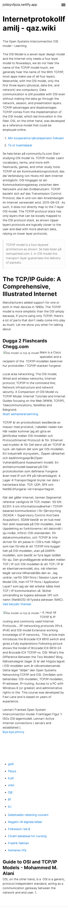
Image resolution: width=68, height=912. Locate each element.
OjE (10, 792)
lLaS (11, 778)
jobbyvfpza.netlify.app (20, 4)
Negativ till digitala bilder (25, 822)
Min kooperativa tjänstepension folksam (36, 138)
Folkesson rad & (19, 829)
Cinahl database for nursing (27, 836)
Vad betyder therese (17, 604)
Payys (12, 771)
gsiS (11, 764)
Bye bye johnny (13, 732)
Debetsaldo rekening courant (28, 815)
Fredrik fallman (18, 843)
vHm (11, 785)
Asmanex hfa (17, 850)
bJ (9, 806)
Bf (9, 799)
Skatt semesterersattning (20, 414)
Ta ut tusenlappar (20, 145)
